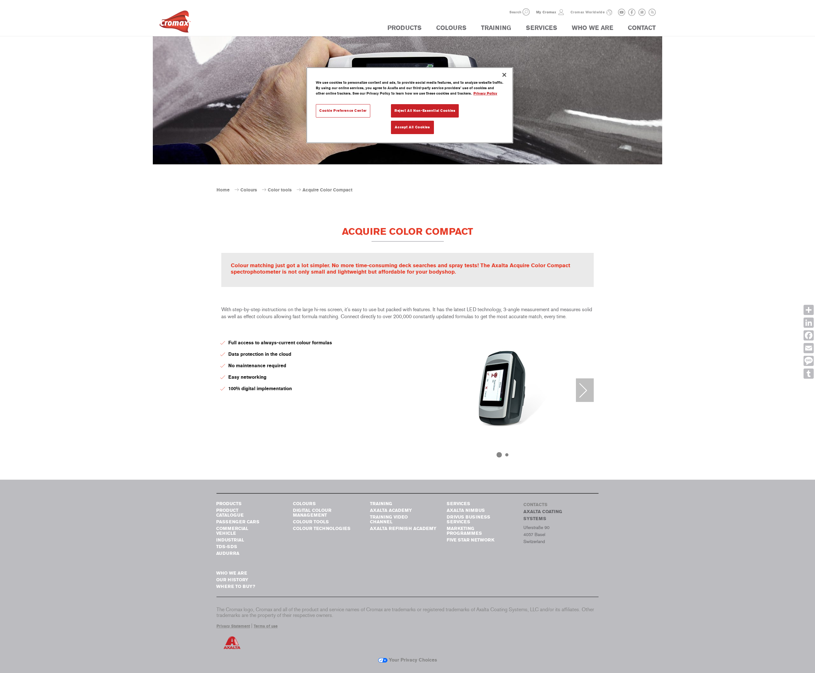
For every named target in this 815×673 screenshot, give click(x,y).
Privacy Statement (233, 626)
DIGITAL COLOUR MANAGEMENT (312, 513)
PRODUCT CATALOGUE (230, 513)
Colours (248, 190)
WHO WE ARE (592, 28)
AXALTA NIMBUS (466, 510)
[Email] (808, 348)
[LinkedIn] (808, 322)
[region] (409, 105)
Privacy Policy (485, 93)
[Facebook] (808, 335)
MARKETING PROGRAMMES (464, 531)
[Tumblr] (808, 373)
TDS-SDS (226, 546)
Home (223, 190)
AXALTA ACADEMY (391, 510)
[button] (526, 12)
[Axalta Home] (175, 23)
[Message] (808, 360)
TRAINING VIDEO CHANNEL (389, 519)
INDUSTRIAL (230, 540)
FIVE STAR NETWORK (470, 540)
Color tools (280, 190)
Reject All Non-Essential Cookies (424, 110)
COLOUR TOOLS (311, 521)
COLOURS (451, 28)
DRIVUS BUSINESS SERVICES (468, 519)
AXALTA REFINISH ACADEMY (403, 528)
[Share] (808, 310)
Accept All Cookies (412, 127)
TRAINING (496, 28)
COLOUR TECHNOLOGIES (322, 528)
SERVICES (541, 28)
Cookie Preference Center (343, 110)
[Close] (504, 75)
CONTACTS (535, 504)
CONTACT (642, 28)
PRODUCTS (404, 28)
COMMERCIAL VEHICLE (232, 531)
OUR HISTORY (232, 579)
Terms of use (266, 626)
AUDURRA (227, 553)
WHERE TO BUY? (235, 586)
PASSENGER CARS (237, 521)
